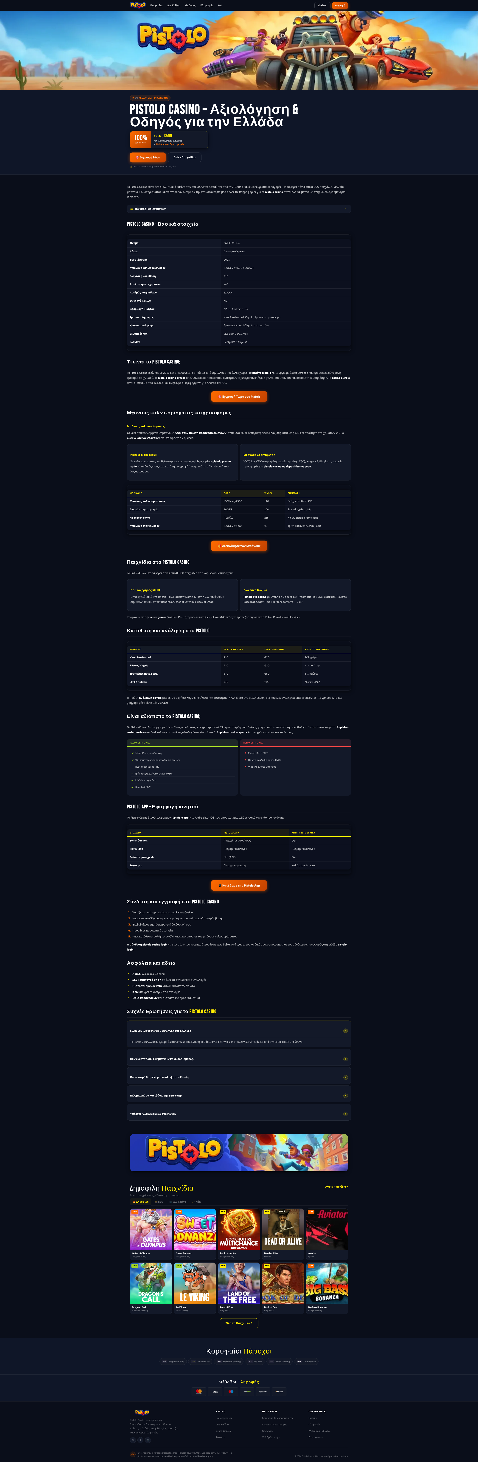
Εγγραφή (340, 5)
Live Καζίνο (173, 5)
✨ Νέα (196, 1201)
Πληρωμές (206, 5)
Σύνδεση (322, 5)
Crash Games (223, 1430)
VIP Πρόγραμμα (271, 1437)
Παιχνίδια (156, 5)
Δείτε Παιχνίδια (184, 157)
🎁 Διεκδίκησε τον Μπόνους (239, 546)
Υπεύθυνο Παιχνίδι (319, 1430)
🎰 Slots (159, 1201)
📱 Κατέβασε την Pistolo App (239, 885)
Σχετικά (312, 1417)
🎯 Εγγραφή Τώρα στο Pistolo (239, 396)
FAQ (220, 5)
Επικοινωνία (315, 1437)
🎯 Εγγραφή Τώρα (147, 157)
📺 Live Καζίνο (177, 1201)
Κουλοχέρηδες (224, 1417)
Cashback (267, 1430)
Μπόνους (190, 5)
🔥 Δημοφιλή (141, 1201)
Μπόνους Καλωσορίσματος (277, 1417)
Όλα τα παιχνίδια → (336, 1186)
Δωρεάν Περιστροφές (274, 1424)
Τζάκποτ (220, 1437)
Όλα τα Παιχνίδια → (239, 1323)
